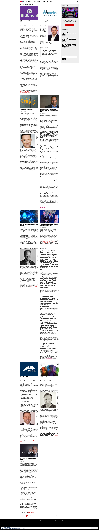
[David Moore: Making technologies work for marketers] (29, 216)
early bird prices (31, 512)
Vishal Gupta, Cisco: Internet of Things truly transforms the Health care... (49, 225)
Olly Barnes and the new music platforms (48, 376)
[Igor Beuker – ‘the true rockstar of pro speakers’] (29, 450)
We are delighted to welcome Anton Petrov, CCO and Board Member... (69, 39)
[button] (77, 1)
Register (70, 25)
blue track (50, 244)
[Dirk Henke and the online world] (29, 101)
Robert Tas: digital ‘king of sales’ (26, 376)
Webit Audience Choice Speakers (48, 241)
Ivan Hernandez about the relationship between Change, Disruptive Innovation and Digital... (49, 110)
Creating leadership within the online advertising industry (48, 21)
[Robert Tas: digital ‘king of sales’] (29, 369)
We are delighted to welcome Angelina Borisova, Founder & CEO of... (69, 33)
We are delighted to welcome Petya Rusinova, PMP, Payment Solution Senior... (69, 45)
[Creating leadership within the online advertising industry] (49, 13)
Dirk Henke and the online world (26, 109)
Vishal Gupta (52, 238)
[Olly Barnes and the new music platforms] (49, 369)
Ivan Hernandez (52, 117)
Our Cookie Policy (23, 528)
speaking (46, 242)
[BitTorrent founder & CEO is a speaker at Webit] (29, 13)
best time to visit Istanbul (25, 92)
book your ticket (49, 358)
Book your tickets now (24, 91)
